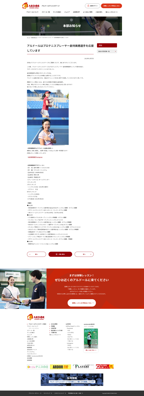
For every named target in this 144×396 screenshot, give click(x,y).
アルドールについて (32, 12)
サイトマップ (47, 393)
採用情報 (29, 360)
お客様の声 (76, 12)
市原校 (53, 326)
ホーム (28, 37)
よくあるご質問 (87, 12)
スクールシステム (34, 328)
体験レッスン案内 (32, 337)
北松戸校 (53, 328)
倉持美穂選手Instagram (35, 157)
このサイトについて (59, 393)
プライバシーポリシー (34, 393)
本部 (68, 330)
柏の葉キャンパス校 (56, 330)
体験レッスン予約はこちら (112, 6)
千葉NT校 (54, 332)
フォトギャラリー (32, 354)
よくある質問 (30, 341)
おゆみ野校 (54, 324)
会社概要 (29, 358)
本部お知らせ (34, 37)
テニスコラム (30, 352)
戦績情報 (29, 347)
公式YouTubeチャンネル (73, 326)
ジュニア (67, 12)
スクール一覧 (46, 12)
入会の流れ (99, 12)
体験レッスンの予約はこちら (82, 303)
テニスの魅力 (57, 12)
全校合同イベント (32, 349)
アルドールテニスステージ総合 (37, 324)
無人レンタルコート (55, 335)
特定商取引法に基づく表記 (74, 393)
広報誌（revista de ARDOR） (35, 356)
